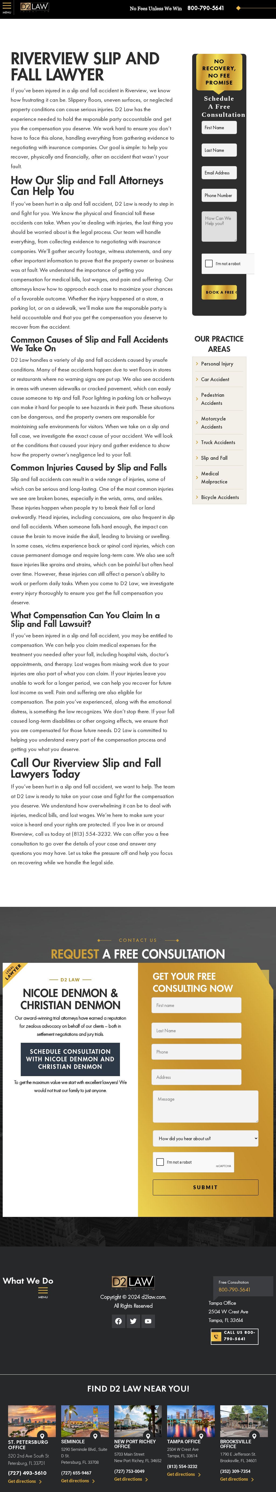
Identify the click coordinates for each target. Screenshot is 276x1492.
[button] (43, 1293)
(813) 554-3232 (182, 1466)
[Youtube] (148, 1321)
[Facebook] (118, 1321)
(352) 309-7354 (235, 1471)
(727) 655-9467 (76, 1473)
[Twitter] (133, 1321)
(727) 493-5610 (27, 1472)
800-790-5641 (206, 8)
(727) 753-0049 (129, 1471)
